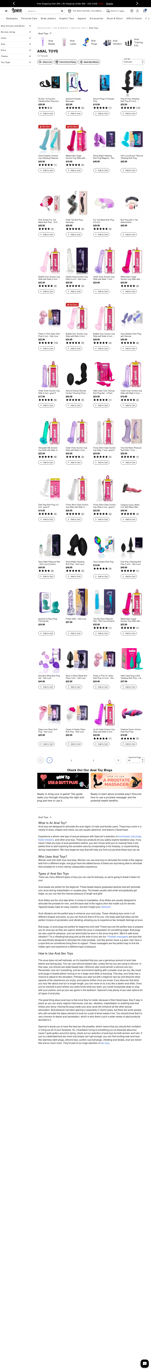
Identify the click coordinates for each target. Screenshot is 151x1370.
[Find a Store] (131, 11)
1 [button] (49, 760)
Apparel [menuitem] (82, 18)
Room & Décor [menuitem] (115, 18)
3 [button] (93, 760)
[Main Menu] (6, 11)
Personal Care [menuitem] (29, 18)
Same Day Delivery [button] (91, 62)
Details (109, 3)
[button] (65, 62)
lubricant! (106, 907)
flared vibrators (46, 839)
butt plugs (136, 836)
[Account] (137, 11)
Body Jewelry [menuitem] (48, 18)
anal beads (124, 836)
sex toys (105, 1043)
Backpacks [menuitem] (12, 18)
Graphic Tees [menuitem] (66, 18)
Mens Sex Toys (78, 28)
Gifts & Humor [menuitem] (134, 18)
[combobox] (45, 11)
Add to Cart (48, 113)
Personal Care (44, 28)
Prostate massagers (117, 936)
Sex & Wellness (61, 28)
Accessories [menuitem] (96, 18)
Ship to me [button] (47, 62)
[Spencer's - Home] (17, 11)
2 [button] (71, 760)
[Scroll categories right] (149, 18)
